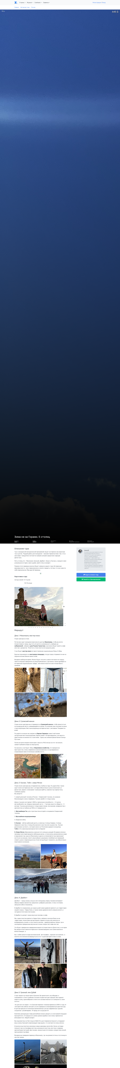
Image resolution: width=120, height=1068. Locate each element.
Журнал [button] (29, 2)
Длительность (53, 540)
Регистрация (97, 2)
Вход (104, 2)
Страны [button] (22, 2)
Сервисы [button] (46, 2)
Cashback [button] (38, 2)
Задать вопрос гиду (92, 575)
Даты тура (71, 540)
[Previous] (17, 607)
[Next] (64, 607)
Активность (16, 540)
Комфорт (34, 540)
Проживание (89, 540)
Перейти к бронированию (91, 579)
